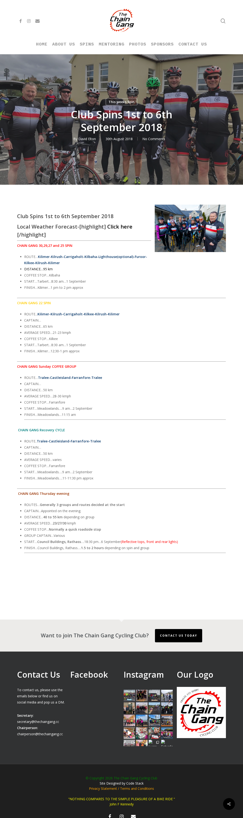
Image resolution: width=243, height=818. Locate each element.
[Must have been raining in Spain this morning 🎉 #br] (154, 708)
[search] (223, 20)
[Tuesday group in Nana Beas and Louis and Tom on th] (142, 733)
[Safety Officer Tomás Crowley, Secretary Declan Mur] (129, 708)
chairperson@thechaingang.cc (40, 734)
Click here (119, 226)
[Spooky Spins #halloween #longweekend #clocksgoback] (167, 708)
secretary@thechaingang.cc (38, 721)
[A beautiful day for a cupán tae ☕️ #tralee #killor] (167, 720)
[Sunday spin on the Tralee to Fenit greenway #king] (142, 720)
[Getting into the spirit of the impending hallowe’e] (129, 733)
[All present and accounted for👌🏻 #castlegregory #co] (142, 708)
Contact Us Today (178, 636)
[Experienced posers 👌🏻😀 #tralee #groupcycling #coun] (129, 720)
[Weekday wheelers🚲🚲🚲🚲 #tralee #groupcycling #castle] (142, 745)
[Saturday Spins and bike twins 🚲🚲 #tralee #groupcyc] (167, 745)
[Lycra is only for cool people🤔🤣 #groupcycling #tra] (154, 745)
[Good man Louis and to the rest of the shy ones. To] (167, 695)
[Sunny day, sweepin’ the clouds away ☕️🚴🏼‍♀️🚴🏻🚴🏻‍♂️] (154, 720)
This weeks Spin (121, 102)
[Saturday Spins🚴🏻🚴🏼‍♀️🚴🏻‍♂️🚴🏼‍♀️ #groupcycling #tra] (129, 745)
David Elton (87, 139)
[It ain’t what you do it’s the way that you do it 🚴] (167, 733)
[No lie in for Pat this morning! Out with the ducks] (154, 733)
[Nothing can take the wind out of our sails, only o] (154, 695)
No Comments (153, 139)
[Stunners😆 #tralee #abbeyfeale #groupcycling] (142, 695)
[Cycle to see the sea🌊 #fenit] (129, 695)
